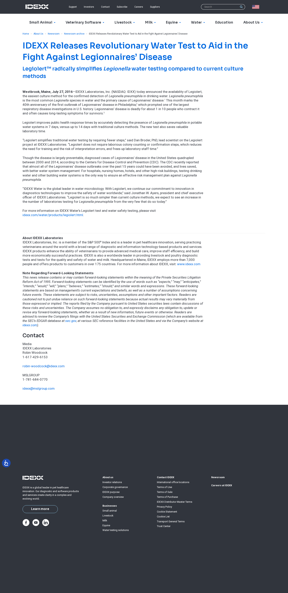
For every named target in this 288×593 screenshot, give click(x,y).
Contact (105, 6)
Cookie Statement (167, 511)
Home (26, 33)
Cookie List (163, 516)
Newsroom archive (74, 33)
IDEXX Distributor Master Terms (174, 501)
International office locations (173, 482)
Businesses (109, 505)
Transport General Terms (171, 521)
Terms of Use (164, 487)
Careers (138, 6)
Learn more (40, 509)
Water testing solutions (115, 530)
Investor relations (112, 482)
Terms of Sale (164, 492)
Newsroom (54, 33)
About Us (38, 33)
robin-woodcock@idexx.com (44, 366)
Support (73, 6)
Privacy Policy (164, 506)
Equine (106, 525)
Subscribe (122, 6)
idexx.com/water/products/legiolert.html (53, 215)
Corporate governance (115, 487)
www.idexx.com (188, 264)
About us (107, 477)
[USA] (256, 7)
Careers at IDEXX (221, 485)
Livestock (107, 515)
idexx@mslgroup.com (39, 388)
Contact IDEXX (165, 477)
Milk (104, 520)
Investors (89, 6)
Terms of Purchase (167, 496)
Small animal (109, 510)
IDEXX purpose (111, 492)
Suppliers (155, 6)
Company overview (113, 496)
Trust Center (163, 526)
